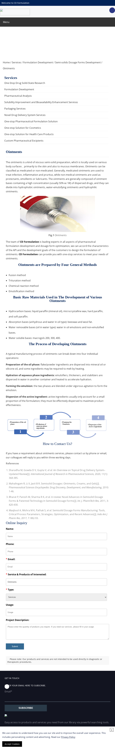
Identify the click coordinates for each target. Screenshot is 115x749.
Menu (6, 22)
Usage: (10, 604)
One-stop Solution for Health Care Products (29, 134)
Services (16, 62)
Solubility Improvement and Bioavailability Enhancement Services (41, 102)
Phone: (10, 544)
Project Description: (17, 620)
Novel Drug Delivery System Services (25, 115)
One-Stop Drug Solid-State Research (24, 83)
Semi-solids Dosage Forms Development (78, 62)
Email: (10, 559)
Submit (15, 646)
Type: (10, 589)
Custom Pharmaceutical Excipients (23, 140)
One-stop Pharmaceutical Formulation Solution (31, 121)
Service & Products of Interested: (26, 574)
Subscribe (26, 708)
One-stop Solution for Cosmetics (22, 127)
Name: (10, 528)
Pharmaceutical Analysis (18, 95)
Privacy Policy (68, 736)
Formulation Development (38, 62)
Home (6, 62)
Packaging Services (15, 108)
